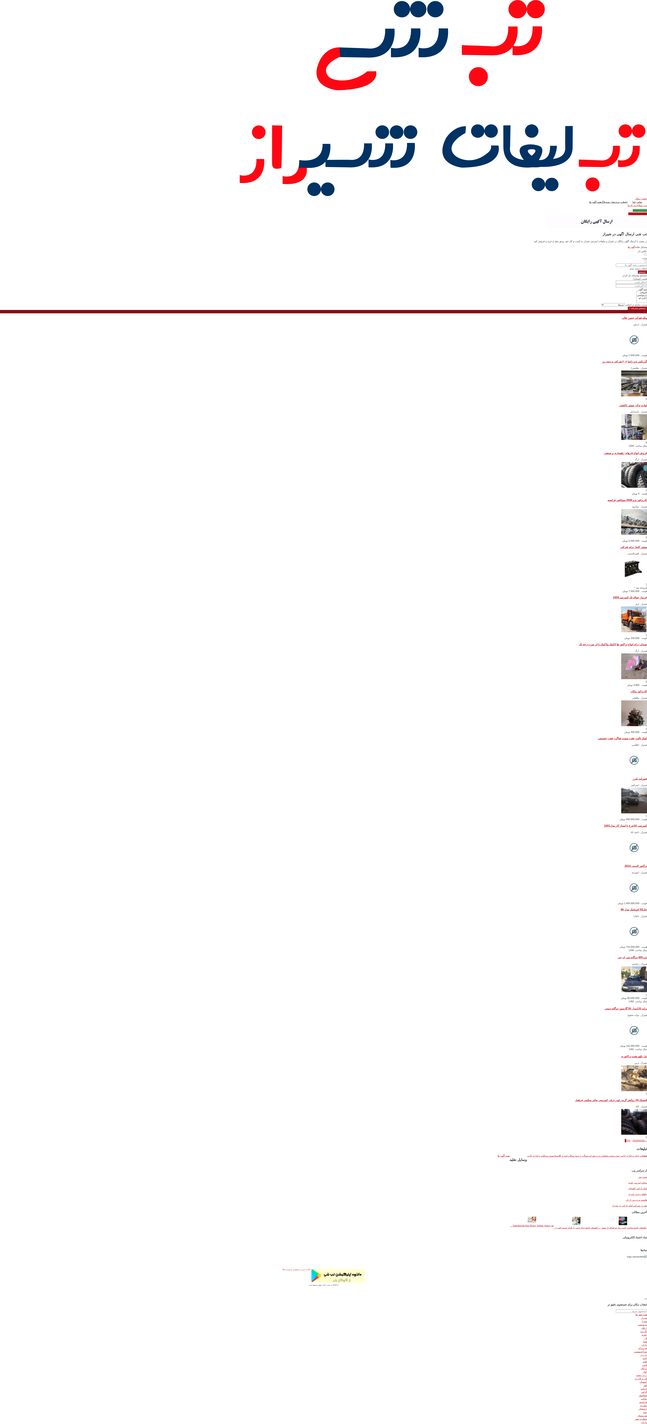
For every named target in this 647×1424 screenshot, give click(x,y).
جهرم (644, 1334)
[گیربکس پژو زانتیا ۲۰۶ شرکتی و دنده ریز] (634, 395)
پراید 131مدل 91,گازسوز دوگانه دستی (626, 1008)
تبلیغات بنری (621, 202)
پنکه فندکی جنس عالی (634, 317)
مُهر (645, 1385)
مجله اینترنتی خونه (637, 1182)
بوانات (644, 1398)
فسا (645, 1341)
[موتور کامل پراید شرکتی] (634, 581)
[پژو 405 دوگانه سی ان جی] (634, 991)
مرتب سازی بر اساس (636, 304)
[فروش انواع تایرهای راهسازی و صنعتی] (634, 487)
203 (635, 1140)
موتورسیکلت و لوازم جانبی (540, 1155)
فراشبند (643, 1402)
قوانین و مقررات (291, 1269)
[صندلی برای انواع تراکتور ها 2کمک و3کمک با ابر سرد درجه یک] (634, 678)
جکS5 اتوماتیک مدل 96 (634, 909)
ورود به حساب (640, 210)
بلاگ (603, 202)
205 (643, 1140)
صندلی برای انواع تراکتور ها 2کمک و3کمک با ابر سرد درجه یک (613, 644)
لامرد (644, 1365)
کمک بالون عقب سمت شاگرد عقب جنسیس (622, 738)
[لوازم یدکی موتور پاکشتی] (634, 439)
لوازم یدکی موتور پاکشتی (633, 405)
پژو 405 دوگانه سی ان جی (632, 957)
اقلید (644, 1361)
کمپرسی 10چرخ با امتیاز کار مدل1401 (625, 825)
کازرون (643, 1331)
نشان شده (610, 202)
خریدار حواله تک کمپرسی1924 (630, 597)
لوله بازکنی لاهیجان (637, 1188)
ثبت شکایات (641, 205)
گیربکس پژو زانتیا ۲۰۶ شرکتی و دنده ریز (624, 361)
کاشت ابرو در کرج (303, 1269)
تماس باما (637, 202)
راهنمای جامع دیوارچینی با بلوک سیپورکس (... (576, 1227)
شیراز (644, 1318)
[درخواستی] (642, 295)
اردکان (644, 1368)
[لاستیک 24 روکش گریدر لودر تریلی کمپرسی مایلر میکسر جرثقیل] (634, 1134)
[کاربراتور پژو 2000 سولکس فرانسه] (634, 534)
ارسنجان (643, 1409)
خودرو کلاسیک (561, 1155)
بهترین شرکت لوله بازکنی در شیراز (629, 1205)
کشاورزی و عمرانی (597, 1155)
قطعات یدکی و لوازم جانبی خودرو (630, 1155)
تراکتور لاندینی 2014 (636, 865)
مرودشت (642, 1324)
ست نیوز (642, 1177)
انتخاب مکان (641, 198)
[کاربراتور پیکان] (634, 725)
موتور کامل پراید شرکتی (633, 547)
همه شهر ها (641, 1314)
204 (639, 1140)
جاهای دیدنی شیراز (637, 1194)
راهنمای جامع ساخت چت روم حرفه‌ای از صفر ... (623, 1227)
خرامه (644, 1388)
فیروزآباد (642, 1348)
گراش (644, 1392)
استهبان (643, 1382)
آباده (645, 1358)
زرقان (644, 1328)
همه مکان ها (637, 311)
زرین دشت (641, 1375)
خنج (645, 1412)
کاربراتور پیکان (639, 691)
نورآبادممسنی (640, 1351)
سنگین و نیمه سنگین (578, 1155)
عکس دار (642, 251)
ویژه (645, 258)
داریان (644, 1422)
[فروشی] (642, 292)
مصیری (643, 1405)
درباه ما (631, 205)
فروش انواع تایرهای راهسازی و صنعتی (625, 453)
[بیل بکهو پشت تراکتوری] (634, 1090)
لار (645, 1338)
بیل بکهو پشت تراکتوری (634, 1056)
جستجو (642, 272)
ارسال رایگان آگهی (637, 213)
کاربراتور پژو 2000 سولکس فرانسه (627, 500)
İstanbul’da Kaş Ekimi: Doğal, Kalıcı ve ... (532, 1225)
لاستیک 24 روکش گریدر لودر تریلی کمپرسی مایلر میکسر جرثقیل (611, 1100)
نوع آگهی (642, 289)
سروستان (642, 1415)
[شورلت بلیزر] (634, 812)
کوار (645, 1371)
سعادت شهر (641, 1419)
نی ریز (643, 1355)
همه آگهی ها (595, 202)
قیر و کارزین (641, 1378)
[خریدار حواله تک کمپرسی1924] (634, 631)
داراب (644, 1345)
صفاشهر (643, 1395)
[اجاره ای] (642, 298)
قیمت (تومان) (640, 278)
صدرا (644, 1321)
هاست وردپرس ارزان (636, 1200)
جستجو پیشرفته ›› (637, 308)
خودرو (610, 1155)
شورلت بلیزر (640, 778)
